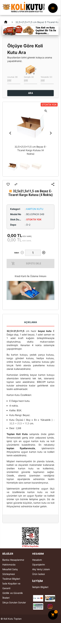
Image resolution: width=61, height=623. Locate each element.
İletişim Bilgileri (40, 587)
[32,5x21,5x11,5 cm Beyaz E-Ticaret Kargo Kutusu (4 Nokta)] (13, 166)
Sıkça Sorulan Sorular (14, 602)
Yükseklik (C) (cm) (46, 78)
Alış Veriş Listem (41, 569)
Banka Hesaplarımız (13, 559)
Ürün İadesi (38, 574)
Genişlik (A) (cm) (29, 78)
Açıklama (30, 322)
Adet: (16, 253)
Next (50, 133)
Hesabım (37, 559)
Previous (10, 133)
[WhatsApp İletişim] (38, 606)
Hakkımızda (8, 564)
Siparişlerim (38, 564)
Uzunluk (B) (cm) (12, 78)
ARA (30, 93)
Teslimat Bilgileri (11, 578)
